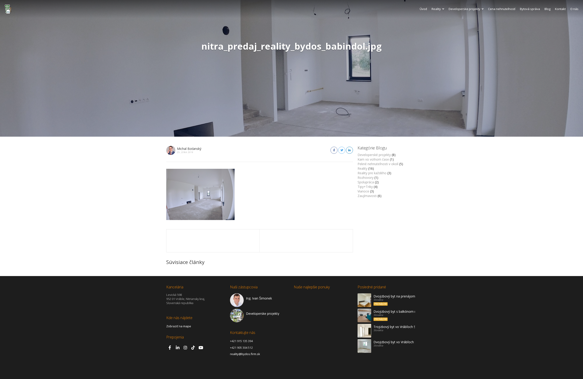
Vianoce (363, 191)
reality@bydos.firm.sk (245, 354)
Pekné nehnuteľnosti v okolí (378, 164)
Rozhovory (365, 177)
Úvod (423, 9)
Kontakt (560, 9)
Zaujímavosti (367, 196)
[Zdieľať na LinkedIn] (349, 150)
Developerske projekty (464, 9)
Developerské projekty (374, 155)
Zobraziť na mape (178, 326)
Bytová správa (530, 9)
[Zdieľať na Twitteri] (341, 150)
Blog (547, 9)
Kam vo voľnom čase (373, 159)
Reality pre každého (372, 173)
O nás (574, 9)
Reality (436, 9)
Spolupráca (366, 182)
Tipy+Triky (365, 186)
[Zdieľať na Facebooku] (334, 150)
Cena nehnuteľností (501, 9)
